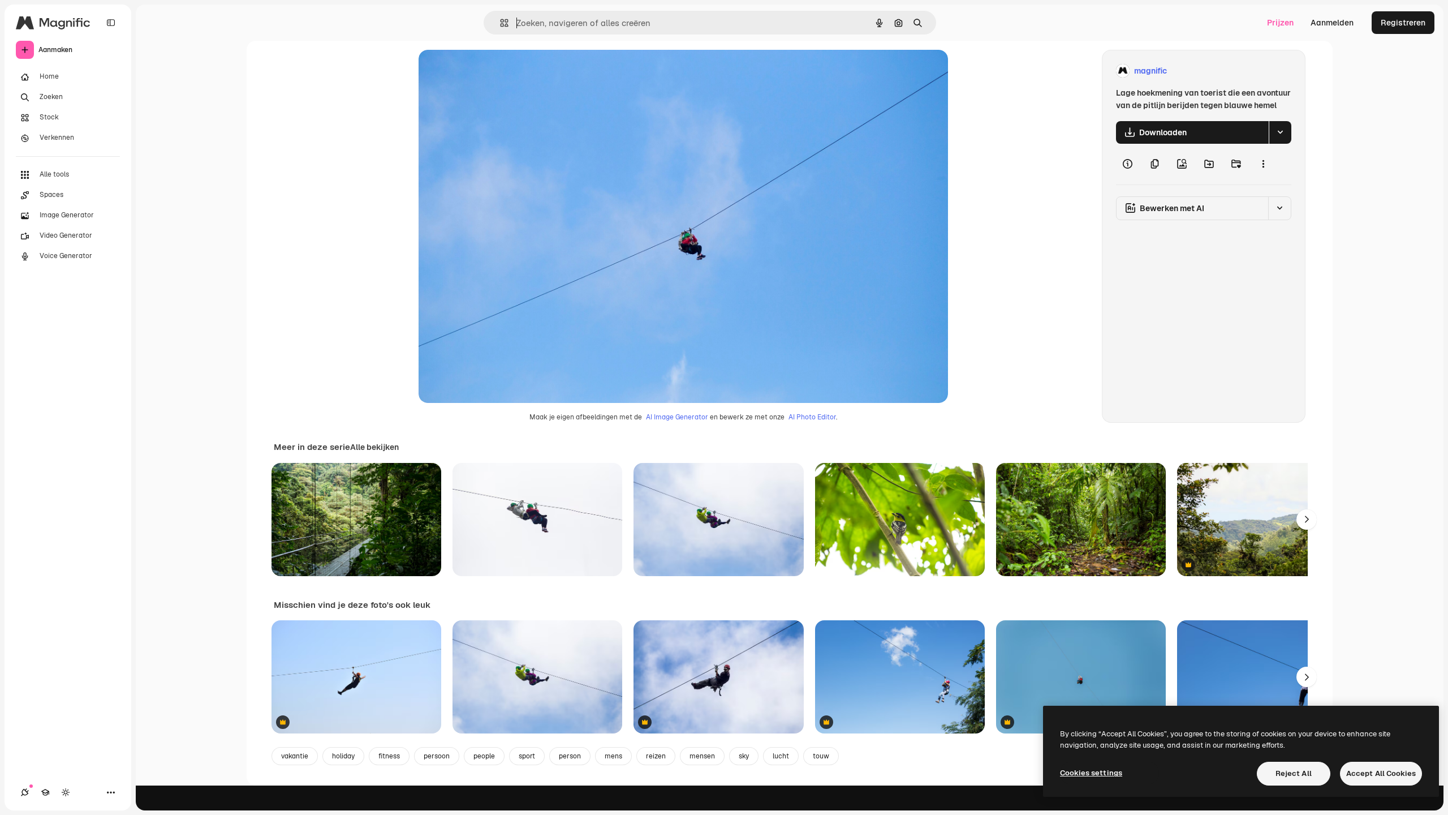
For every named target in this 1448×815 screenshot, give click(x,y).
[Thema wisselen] (66, 792)
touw (821, 756)
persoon (437, 756)
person (570, 756)
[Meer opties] (1263, 164)
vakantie (294, 756)
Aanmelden (1332, 23)
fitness (389, 756)
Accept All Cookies (1381, 773)
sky (744, 756)
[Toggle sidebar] (111, 23)
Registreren (1403, 23)
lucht (781, 756)
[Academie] (45, 792)
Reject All (1293, 773)
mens (613, 756)
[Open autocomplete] (499, 23)
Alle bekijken (374, 447)
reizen (656, 756)
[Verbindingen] (25, 792)
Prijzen (1280, 23)
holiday (343, 756)
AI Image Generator (677, 417)
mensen (702, 756)
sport (527, 756)
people (484, 756)
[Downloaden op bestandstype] (1280, 132)
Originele (493, 71)
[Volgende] (1306, 519)
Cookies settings (1091, 773)
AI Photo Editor (812, 417)
